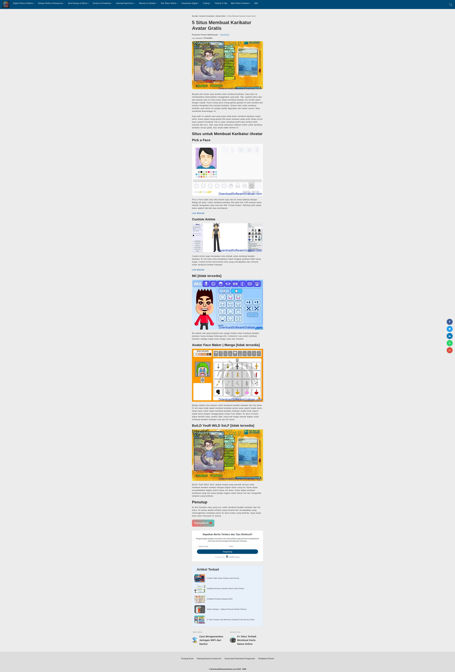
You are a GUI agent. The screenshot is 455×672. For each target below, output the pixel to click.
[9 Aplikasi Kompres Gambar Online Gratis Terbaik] (227, 589)
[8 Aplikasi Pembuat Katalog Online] (227, 599)
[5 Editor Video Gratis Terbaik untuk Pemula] (227, 578)
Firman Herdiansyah (209, 35)
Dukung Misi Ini (203, 523)
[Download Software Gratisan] (5, 4)
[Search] (451, 4)
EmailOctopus (234, 557)
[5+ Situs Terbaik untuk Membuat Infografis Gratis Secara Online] (227, 620)
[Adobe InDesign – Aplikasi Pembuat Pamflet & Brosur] (227, 609)
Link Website (198, 213)
